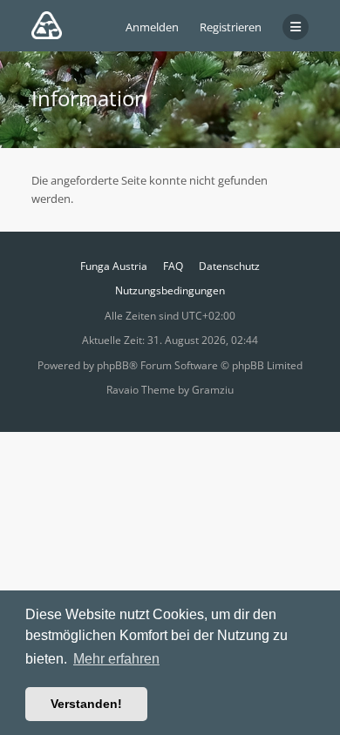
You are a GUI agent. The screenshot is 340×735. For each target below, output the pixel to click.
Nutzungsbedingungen (170, 290)
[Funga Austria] (46, 25)
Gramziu (213, 389)
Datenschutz (229, 266)
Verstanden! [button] (86, 704)
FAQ (173, 266)
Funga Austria (113, 266)
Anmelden (152, 27)
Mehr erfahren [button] (116, 658)
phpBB (113, 365)
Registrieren (231, 27)
